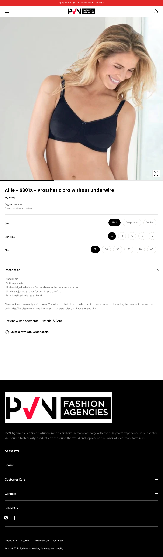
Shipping (8, 208)
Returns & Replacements (21, 321)
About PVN (12, 451)
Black (115, 222)
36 (117, 249)
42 (151, 249)
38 (129, 249)
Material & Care (51, 321)
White (149, 222)
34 (106, 249)
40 (140, 249)
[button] (7, 11)
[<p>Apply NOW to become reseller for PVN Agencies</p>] (82, 3)
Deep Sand (132, 222)
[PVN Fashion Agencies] (82, 11)
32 (95, 249)
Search (9, 465)
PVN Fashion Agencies (26, 548)
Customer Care (15, 479)
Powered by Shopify (52, 548)
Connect (11, 494)
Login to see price (13, 204)
